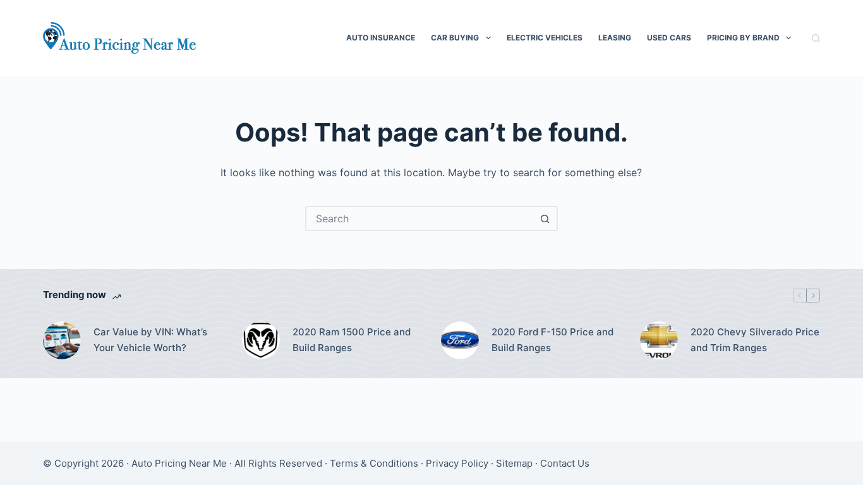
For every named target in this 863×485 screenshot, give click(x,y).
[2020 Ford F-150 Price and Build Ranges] (460, 340)
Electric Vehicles (544, 37)
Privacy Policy (457, 463)
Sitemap (514, 463)
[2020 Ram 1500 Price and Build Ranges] (261, 340)
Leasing (614, 37)
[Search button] (545, 218)
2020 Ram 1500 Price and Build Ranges (352, 340)
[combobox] (420, 218)
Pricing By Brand (743, 37)
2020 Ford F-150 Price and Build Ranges (552, 340)
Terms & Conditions (374, 463)
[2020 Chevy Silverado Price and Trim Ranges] (659, 340)
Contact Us (564, 463)
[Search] (816, 38)
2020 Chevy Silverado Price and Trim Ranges (755, 340)
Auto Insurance (380, 37)
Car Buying (455, 37)
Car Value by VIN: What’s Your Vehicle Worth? (150, 340)
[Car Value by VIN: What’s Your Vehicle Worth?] (62, 340)
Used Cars (669, 37)
